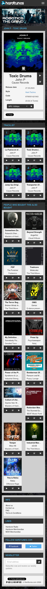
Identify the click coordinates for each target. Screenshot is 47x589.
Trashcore (34, 267)
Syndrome (9, 375)
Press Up (34, 337)
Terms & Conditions (13, 513)
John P (20, 79)
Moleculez (34, 270)
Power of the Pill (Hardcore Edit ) (19, 372)
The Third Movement (35, 273)
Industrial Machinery (36, 442)
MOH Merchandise (13, 531)
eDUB (34, 445)
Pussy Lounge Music (35, 378)
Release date (11, 87)
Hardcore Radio (12, 526)
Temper (12, 442)
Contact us (10, 508)
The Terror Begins (13, 302)
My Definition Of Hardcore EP (18, 337)
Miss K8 (12, 445)
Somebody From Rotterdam (16, 340)
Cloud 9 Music (34, 238)
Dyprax (8, 402)
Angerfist (34, 235)
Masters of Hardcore (13, 236)
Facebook (14, 546)
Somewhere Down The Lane (17, 230)
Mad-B (40, 375)
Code (8, 95)
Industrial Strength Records (16, 378)
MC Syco (19, 402)
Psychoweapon (34, 340)
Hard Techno (30, 92)
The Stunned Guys (34, 410)
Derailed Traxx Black (13, 343)
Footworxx (12, 273)
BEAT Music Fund (34, 413)
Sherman (17, 233)
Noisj (34, 343)
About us (9, 505)
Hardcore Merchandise (15, 529)
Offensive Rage (12, 483)
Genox (34, 305)
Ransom (30, 375)
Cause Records (20, 82)
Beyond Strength (34, 232)
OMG (34, 302)
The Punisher (12, 270)
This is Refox (12, 477)
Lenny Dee (20, 375)
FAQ (7, 510)
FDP (13, 267)
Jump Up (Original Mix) (15, 184)
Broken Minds (10, 305)
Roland (8, 233)
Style (8, 91)
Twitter (34, 546)
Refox (12, 480)
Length (9, 100)
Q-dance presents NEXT (37, 308)
